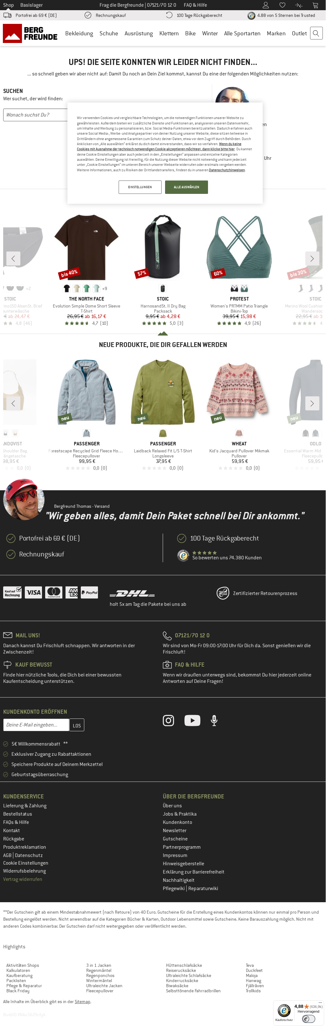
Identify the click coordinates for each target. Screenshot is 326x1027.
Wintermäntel (99, 980)
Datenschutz (29, 855)
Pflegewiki (174, 888)
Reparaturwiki (203, 888)
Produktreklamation (24, 847)
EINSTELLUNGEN (140, 187)
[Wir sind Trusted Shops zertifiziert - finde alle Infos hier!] (183, 555)
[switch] (308, 1019)
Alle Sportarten (242, 33)
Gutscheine (175, 839)
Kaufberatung (19, 975)
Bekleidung (79, 33)
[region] (165, 153)
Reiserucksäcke (181, 970)
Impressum (175, 855)
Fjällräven (255, 985)
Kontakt (11, 830)
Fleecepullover (100, 991)
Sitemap (82, 1001)
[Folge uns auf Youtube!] (197, 722)
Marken (276, 33)
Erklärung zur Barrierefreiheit (194, 872)
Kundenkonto (177, 822)
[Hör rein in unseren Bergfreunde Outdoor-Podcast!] (219, 722)
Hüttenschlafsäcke (184, 965)
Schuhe (109, 33)
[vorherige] (13, 258)
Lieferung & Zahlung (24, 806)
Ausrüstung (139, 33)
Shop (8, 5)
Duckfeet (254, 970)
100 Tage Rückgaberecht (199, 15)
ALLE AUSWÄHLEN (186, 187)
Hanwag (253, 980)
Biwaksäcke (177, 985)
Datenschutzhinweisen (227, 170)
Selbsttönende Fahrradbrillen (193, 991)
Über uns (172, 806)
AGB (7, 855)
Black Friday (18, 991)
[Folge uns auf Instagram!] (173, 722)
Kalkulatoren (18, 970)
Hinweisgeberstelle (183, 864)
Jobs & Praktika (180, 814)
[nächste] (312, 258)
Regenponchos (100, 975)
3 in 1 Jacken (98, 965)
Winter (210, 33)
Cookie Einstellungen (25, 863)
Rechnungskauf (111, 15)
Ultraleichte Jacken (104, 985)
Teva (250, 965)
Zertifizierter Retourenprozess (265, 593)
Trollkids (253, 991)
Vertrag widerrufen (22, 879)
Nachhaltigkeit (179, 880)
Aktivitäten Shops (22, 965)
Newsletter (174, 830)
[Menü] (320, 1004)
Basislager (31, 5)
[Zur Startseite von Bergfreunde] (32, 33)
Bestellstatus (17, 814)
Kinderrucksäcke (182, 980)
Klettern (169, 33)
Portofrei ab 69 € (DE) (36, 15)
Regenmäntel (98, 970)
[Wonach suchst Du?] (316, 33)
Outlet (299, 33)
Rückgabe (13, 839)
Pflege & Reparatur (24, 985)
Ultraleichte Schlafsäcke (188, 975)
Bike (190, 33)
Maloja (252, 975)
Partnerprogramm (182, 847)
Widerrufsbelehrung (24, 871)
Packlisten (16, 980)
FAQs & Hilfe (16, 822)
